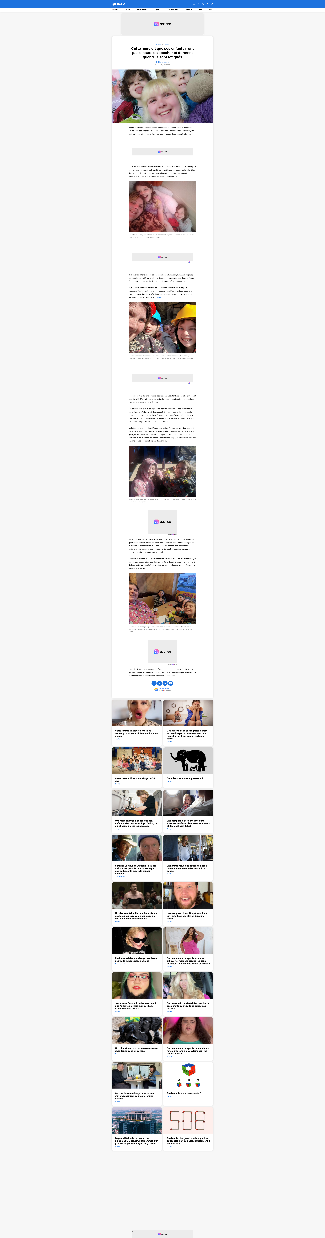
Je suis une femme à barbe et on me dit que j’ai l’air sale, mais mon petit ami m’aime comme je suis (136, 1006)
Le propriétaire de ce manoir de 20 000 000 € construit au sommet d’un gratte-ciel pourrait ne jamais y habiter (136, 1141)
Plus (210, 9)
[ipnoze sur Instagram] (212, 4)
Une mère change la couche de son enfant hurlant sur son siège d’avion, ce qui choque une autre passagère (136, 823)
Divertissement (142, 9)
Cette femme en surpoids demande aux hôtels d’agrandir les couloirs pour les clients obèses (188, 1051)
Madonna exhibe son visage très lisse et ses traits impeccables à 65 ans (136, 959)
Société (127, 9)
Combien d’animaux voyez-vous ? (185, 778)
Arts (200, 9)
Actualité (115, 9)
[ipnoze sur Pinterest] (207, 4)
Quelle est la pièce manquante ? (184, 1093)
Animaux (189, 9)
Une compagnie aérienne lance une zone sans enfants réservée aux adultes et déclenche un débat (188, 823)
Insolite (117, 739)
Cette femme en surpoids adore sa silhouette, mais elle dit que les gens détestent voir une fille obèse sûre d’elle (188, 961)
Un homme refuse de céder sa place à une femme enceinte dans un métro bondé (187, 868)
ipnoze (118, 4)
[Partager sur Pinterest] (165, 683)
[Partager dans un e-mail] (170, 683)
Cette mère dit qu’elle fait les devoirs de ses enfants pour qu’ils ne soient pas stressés (188, 1006)
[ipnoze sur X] (203, 4)
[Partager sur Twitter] (159, 683)
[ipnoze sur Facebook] (198, 4)
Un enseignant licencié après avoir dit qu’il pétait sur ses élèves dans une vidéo (187, 916)
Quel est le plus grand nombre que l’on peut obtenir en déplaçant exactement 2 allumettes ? (188, 1141)
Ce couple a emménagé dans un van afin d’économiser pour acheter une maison (134, 1096)
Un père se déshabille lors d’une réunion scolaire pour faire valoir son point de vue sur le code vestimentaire (136, 916)
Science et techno (172, 9)
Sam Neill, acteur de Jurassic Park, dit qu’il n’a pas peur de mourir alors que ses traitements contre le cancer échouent (135, 869)
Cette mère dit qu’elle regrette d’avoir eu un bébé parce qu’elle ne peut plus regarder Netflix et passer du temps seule (187, 734)
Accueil (158, 44)
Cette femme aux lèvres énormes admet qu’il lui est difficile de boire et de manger (136, 733)
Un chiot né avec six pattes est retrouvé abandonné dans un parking (136, 1049)
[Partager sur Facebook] (154, 683)
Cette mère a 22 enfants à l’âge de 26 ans (135, 779)
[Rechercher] (193, 4)
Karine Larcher (164, 62)
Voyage (157, 9)
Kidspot (159, 297)
